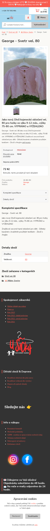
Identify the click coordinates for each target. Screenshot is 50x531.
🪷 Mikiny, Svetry (27, 32)
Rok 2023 (11, 312)
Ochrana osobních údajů (16, 438)
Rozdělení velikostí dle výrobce (19, 381)
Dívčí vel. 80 (13, 32)
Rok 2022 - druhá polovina (17, 315)
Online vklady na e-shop (16, 306)
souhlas (33, 503)
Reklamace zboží (13, 444)
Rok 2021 (11, 322)
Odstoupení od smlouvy (16, 441)
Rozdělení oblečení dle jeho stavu (20, 378)
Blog (9, 387)
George (26, 182)
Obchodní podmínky (15, 432)
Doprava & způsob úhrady (17, 384)
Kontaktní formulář (14, 429)
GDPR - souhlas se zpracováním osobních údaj (24, 435)
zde (36, 525)
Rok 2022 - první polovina (17, 319)
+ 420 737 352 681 (9, 11)
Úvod (3, 32)
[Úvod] (11, 18)
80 (24, 184)
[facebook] (27, 459)
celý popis (26, 142)
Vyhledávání (40, 24)
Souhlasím (33, 516)
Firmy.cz (10, 309)
